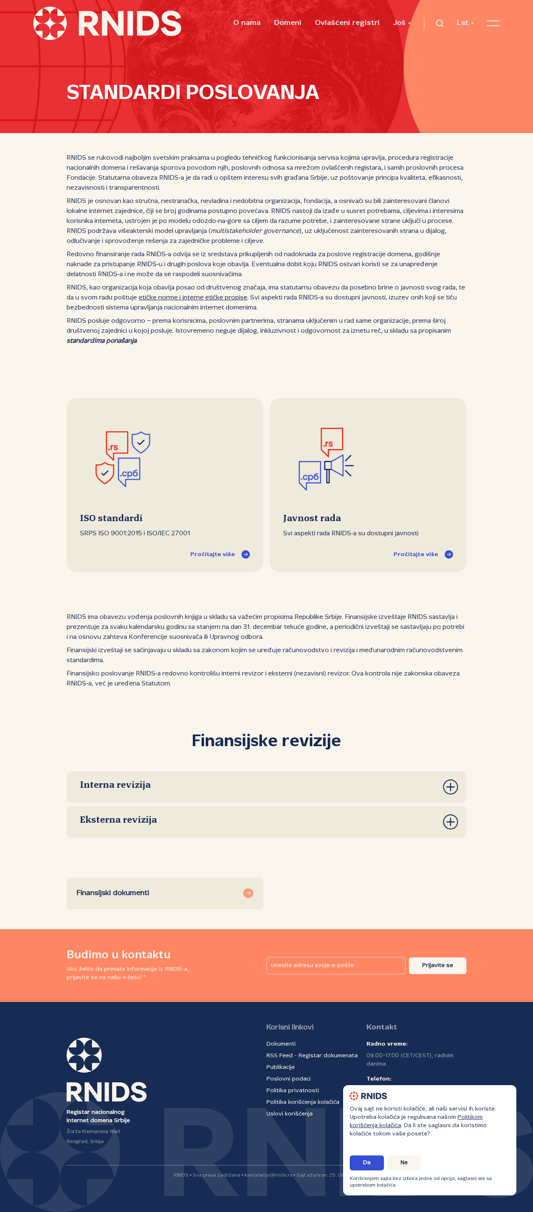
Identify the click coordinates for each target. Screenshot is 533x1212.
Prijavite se (437, 965)
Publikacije (280, 1067)
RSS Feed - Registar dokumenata (312, 1056)
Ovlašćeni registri (347, 23)
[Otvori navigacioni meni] (493, 23)
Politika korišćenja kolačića (302, 1102)
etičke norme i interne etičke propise (193, 298)
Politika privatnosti (292, 1090)
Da (367, 1162)
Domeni (287, 23)
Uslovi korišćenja (289, 1114)
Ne (404, 1162)
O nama (247, 23)
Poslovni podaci (288, 1079)
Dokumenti (281, 1044)
